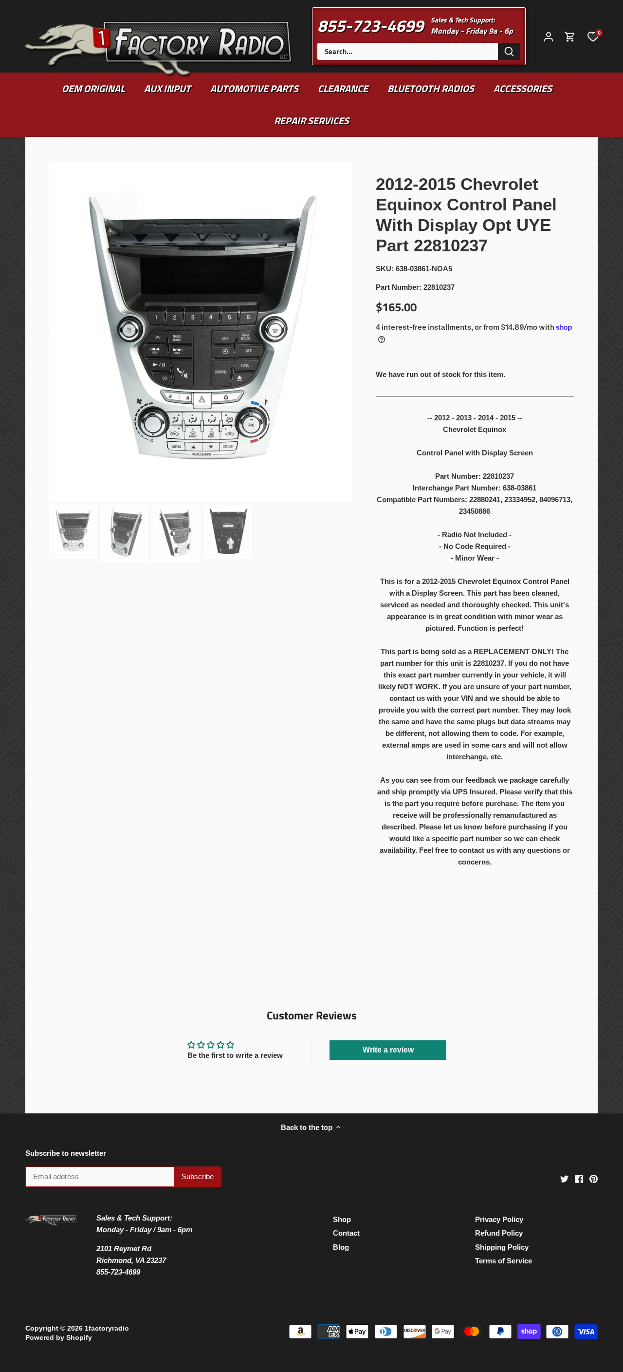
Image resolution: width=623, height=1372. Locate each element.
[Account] (548, 36)
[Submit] (509, 51)
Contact (346, 1233)
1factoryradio (107, 1328)
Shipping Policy (502, 1247)
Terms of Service (503, 1261)
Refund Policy (499, 1233)
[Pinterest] (593, 1178)
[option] (200, 332)
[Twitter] (564, 1178)
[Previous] (63, 331)
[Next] (337, 331)
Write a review (388, 1050)
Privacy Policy (499, 1219)
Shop (342, 1219)
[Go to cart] (570, 36)
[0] (593, 36)
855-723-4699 (370, 25)
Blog (341, 1247)
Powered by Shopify (58, 1337)
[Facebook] (579, 1178)
